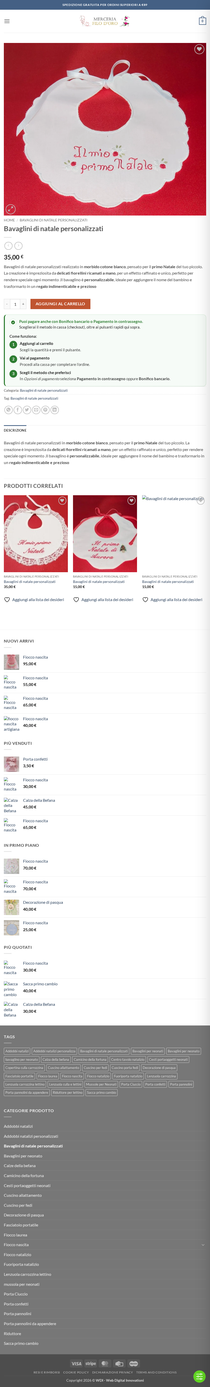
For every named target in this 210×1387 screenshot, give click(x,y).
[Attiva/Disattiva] (203, 1245)
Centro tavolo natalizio (127, 1059)
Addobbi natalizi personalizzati (31, 1136)
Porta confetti (155, 1084)
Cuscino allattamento (63, 1068)
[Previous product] (18, 246)
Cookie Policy (76, 1372)
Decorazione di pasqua (159, 1068)
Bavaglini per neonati (147, 1051)
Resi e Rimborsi (47, 1372)
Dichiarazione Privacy (112, 1372)
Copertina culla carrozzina (24, 1068)
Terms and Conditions (156, 1372)
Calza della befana (56, 1059)
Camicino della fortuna (90, 1059)
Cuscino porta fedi (125, 1068)
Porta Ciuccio (131, 1084)
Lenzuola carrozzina (161, 1076)
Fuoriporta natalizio (128, 1076)
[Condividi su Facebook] (18, 410)
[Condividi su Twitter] (27, 410)
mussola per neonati (21, 1284)
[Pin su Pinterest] (45, 410)
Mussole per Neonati (101, 1084)
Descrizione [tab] (15, 430)
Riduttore (12, 1333)
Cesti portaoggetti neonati (168, 1059)
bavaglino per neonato (21, 1059)
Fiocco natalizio (98, 1076)
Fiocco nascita (72, 1076)
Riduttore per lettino (67, 1092)
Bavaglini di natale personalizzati (53, 220)
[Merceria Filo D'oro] (105, 21)
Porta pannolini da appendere (26, 1092)
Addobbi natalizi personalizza (54, 1051)
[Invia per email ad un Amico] (36, 410)
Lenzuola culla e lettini (65, 1084)
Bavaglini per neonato (184, 1051)
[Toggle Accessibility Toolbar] (199, 1376)
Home (9, 220)
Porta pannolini (181, 1084)
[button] (7, 21)
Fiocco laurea (47, 1076)
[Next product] (8, 246)
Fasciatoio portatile (19, 1076)
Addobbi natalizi (17, 1051)
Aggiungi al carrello (60, 303)
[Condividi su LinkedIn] (54, 410)
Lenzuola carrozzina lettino (25, 1084)
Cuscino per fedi (95, 1068)
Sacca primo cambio (101, 1092)
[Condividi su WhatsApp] (8, 410)
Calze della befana (20, 1165)
